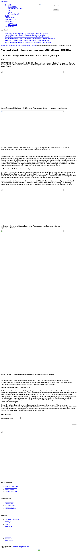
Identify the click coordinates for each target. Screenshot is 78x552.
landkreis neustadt (10, 507)
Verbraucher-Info (14, 14)
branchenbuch (8, 526)
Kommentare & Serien (15, 8)
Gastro (10, 23)
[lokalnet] (39, 2)
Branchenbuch (9, 27)
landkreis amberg (9, 502)
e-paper (34, 6)
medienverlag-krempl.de (21, 547)
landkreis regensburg (10, 508)
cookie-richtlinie (9, 540)
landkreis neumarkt (10, 505)
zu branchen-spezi (13, 46)
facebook (40, 6)
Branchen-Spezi (10, 21)
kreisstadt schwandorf (11, 491)
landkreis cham (9, 503)
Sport (10, 10)
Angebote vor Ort (10, 19)
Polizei (7, 16)
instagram (47, 6)
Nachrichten (8, 5)
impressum (8, 537)
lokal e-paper (12, 7)
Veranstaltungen (10, 18)
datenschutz (8, 538)
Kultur (10, 12)
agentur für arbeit (9, 489)
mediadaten (8, 521)
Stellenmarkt (12, 25)
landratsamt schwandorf (11, 486)
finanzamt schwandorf (11, 488)
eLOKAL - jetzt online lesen (12, 519)
